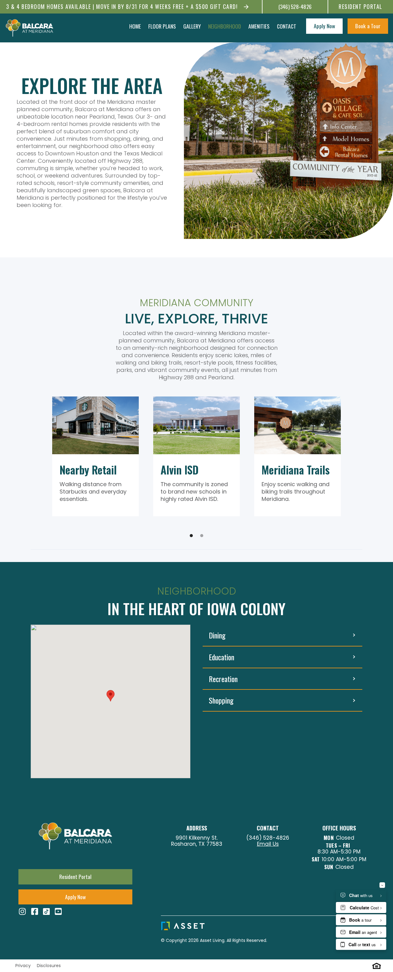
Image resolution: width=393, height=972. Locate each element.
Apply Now (324, 26)
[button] (191, 535)
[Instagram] (22, 911)
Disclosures (49, 965)
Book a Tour (367, 26)
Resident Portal (361, 6)
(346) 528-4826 (295, 6)
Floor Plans (162, 26)
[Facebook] (35, 911)
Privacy (21, 965)
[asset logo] (216, 926)
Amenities (259, 26)
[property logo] (29, 27)
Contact (286, 26)
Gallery (192, 26)
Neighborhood (224, 26)
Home (135, 26)
